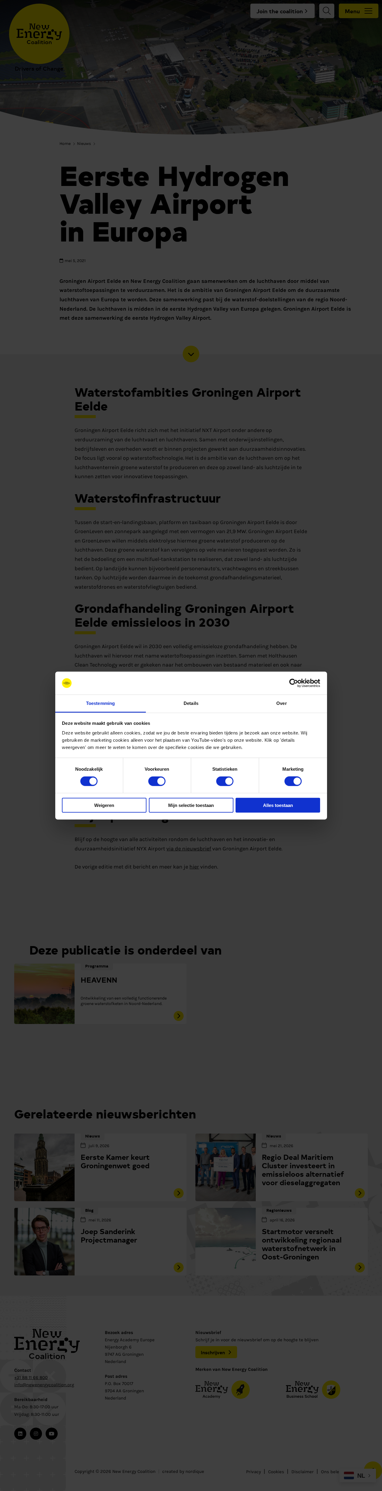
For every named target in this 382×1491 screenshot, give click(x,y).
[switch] (156, 781)
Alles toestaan (278, 805)
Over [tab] (281, 703)
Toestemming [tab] (100, 703)
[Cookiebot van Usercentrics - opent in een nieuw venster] (293, 683)
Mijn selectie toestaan (191, 805)
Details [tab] (191, 703)
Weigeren (104, 805)
